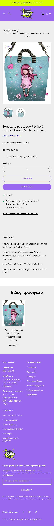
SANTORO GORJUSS (12, 136)
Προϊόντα (13, 31)
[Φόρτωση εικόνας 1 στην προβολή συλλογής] (8, 113)
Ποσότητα (7, 163)
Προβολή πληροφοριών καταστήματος (20, 213)
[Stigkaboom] (27, 13)
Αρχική (5, 31)
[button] (4, 13)
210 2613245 (8, 371)
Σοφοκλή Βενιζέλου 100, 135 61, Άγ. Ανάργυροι (11, 382)
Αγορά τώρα (27, 187)
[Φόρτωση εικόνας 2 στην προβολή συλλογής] (21, 113)
